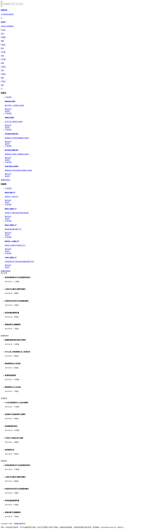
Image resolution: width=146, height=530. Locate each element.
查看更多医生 (5, 180)
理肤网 (16, 527)
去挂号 (7, 202)
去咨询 (7, 111)
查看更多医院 (5, 271)
